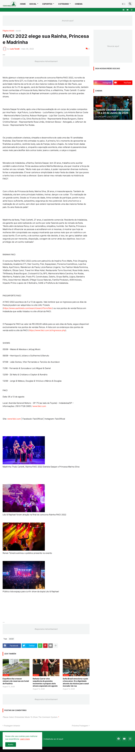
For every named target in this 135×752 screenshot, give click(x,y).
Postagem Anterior (12, 725)
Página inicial (8, 31)
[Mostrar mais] (55, 645)
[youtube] (128, 10)
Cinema (78, 4)
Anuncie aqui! (67, 20)
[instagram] (131, 10)
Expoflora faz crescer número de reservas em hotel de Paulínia (16, 680)
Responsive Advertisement (46, 61)
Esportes (47, 4)
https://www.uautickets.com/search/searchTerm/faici (27, 308)
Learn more (25, 739)
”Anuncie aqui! (113, 46)
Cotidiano (63, 4)
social (18, 31)
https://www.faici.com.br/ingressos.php (47, 330)
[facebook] (123, 10)
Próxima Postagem (80, 725)
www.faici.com (39, 406)
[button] (123, 4)
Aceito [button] (10, 744)
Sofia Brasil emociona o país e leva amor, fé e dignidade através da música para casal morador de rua (76, 682)
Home (23, 4)
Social (32, 4)
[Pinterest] (45, 645)
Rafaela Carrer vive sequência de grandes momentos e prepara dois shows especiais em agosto (45, 682)
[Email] (50, 645)
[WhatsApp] (40, 645)
